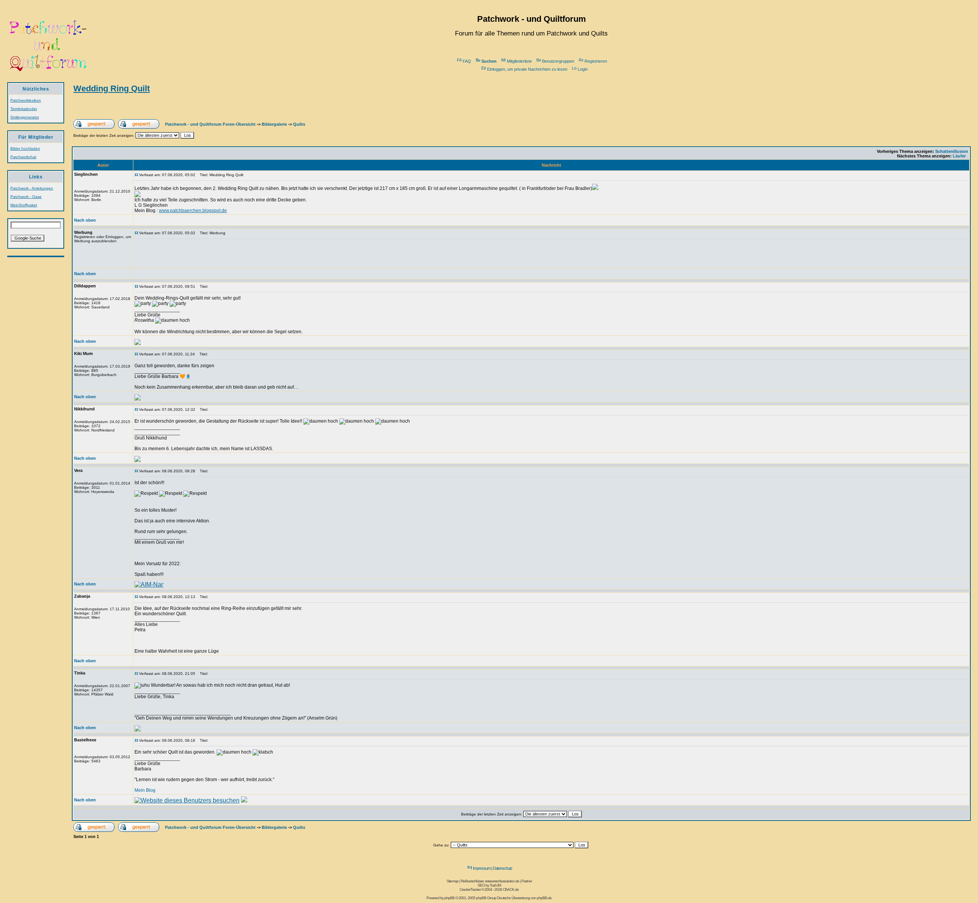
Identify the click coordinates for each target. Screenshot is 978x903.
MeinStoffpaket (23, 205)
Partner (526, 881)
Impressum (482, 868)
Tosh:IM (495, 885)
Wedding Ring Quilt (111, 88)
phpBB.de (544, 898)
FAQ (467, 61)
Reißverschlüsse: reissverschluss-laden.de (490, 881)
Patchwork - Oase (26, 197)
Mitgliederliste (519, 61)
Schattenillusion (951, 151)
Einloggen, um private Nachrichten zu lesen (527, 69)
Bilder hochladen (25, 148)
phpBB (449, 898)
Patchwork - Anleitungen (31, 188)
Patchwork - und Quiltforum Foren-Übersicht (210, 124)
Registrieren (596, 61)
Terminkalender (23, 109)
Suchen (489, 61)
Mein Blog (144, 790)
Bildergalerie (274, 124)
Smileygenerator (24, 117)
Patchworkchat (23, 157)
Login (583, 69)
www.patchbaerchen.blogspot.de (193, 210)
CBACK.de (511, 889)
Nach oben (85, 220)
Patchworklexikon (25, 100)
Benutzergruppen (558, 61)
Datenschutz (502, 868)
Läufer (959, 156)
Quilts (299, 124)
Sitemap (452, 881)
